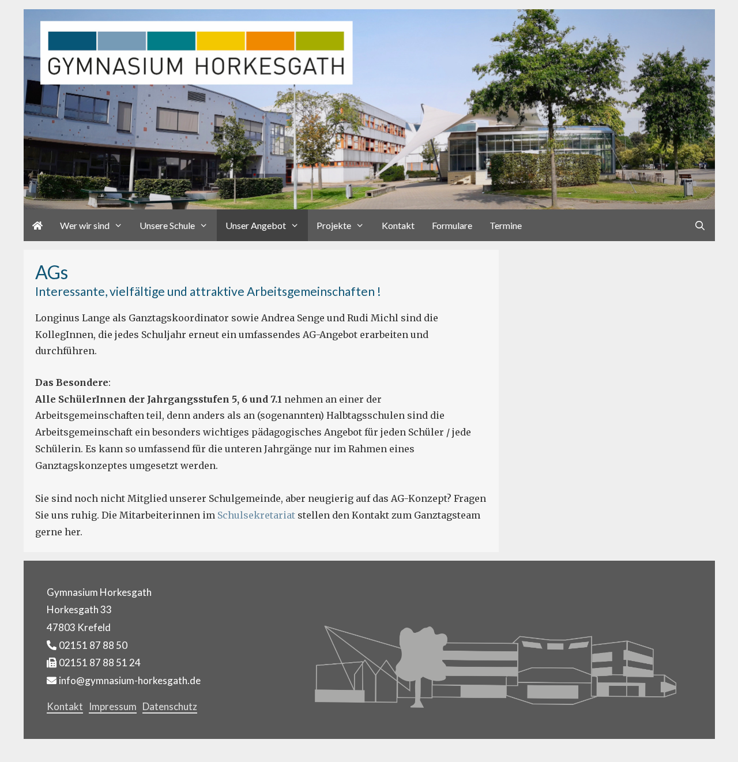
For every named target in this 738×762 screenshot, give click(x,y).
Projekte (334, 225)
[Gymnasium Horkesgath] (369, 108)
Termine (506, 225)
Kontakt (398, 225)
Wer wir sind (85, 225)
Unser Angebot (255, 225)
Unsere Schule (167, 225)
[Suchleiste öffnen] (700, 225)
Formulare (452, 225)
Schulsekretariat (256, 515)
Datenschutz (169, 706)
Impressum (113, 706)
